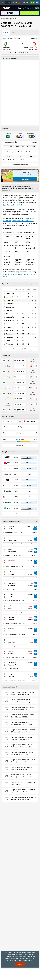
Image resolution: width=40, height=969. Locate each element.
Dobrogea (6, 47)
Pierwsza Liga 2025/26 (15, 205)
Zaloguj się (25, 3)
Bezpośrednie (20, 445)
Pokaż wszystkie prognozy (20, 165)
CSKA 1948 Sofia (30, 47)
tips (16, 2)
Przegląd (6, 32)
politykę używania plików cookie (24, 960)
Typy (13, 32)
